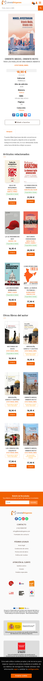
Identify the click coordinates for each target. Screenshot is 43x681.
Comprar (12, 203)
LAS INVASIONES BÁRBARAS (12, 289)
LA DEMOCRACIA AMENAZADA (30, 186)
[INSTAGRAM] (23, 518)
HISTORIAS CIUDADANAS (31, 238)
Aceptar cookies (21, 675)
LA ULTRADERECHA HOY (12, 238)
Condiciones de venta (21, 548)
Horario (21, 569)
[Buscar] (40, 7)
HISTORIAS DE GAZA (12, 347)
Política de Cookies (21, 555)
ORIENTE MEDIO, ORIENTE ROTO (31, 398)
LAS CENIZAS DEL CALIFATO (12, 449)
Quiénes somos (21, 566)
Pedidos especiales (21, 572)
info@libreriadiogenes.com (21, 531)
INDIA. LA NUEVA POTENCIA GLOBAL (30, 289)
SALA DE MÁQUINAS (12, 186)
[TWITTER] (19, 518)
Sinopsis (9, 131)
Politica (21, 92)
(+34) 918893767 (21, 528)
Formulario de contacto (21, 534)
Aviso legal (21, 545)
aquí (15, 669)
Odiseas (21, 110)
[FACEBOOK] (16, 518)
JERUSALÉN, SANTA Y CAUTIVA (31, 347)
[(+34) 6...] (26, 518)
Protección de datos (21, 552)
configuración (33, 669)
